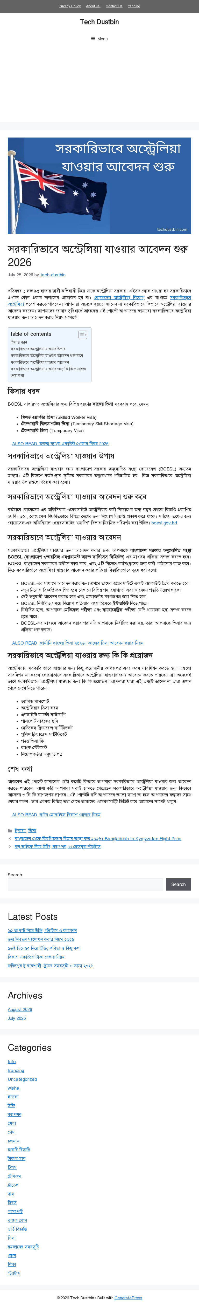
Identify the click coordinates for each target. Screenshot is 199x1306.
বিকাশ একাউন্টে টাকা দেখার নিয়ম (36, 957)
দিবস (12, 1203)
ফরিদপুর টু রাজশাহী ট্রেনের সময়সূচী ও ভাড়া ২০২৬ (51, 966)
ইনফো (20, 830)
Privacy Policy (70, 6)
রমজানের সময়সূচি (23, 1247)
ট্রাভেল (13, 1185)
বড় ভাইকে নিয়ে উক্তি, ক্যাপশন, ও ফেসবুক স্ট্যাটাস (58, 847)
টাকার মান (16, 1158)
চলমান (13, 1141)
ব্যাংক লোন (17, 1220)
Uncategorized (22, 1079)
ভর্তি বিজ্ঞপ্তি (17, 1229)
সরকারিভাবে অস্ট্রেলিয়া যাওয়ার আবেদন (40, 362)
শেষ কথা (17, 375)
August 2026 (20, 1009)
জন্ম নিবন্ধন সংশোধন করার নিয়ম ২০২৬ (41, 939)
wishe (13, 1088)
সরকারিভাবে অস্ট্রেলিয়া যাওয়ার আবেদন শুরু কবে (47, 355)
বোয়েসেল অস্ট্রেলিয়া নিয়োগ (119, 297)
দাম (11, 1194)
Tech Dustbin (99, 22)
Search (15, 875)
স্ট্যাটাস (14, 1273)
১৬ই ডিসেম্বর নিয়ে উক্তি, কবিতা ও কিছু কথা (44, 948)
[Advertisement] (99, 85)
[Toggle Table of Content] (80, 334)
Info (12, 1061)
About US (93, 6)
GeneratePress (128, 1298)
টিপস (12, 1167)
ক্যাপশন (14, 1114)
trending (134, 6)
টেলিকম (14, 1176)
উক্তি (11, 1106)
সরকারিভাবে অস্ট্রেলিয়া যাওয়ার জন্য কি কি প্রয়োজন (48, 368)
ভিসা (32, 830)
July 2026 (17, 1018)
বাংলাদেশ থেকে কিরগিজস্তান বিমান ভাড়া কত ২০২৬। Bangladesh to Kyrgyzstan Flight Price (98, 839)
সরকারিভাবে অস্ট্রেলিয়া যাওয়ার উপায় (38, 348)
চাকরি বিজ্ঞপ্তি (19, 1150)
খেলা (12, 1123)
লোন (12, 1256)
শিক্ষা (12, 1264)
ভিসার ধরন (19, 342)
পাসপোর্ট (15, 1211)
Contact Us (114, 6)
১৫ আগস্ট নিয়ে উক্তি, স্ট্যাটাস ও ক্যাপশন (42, 930)
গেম (11, 1132)
